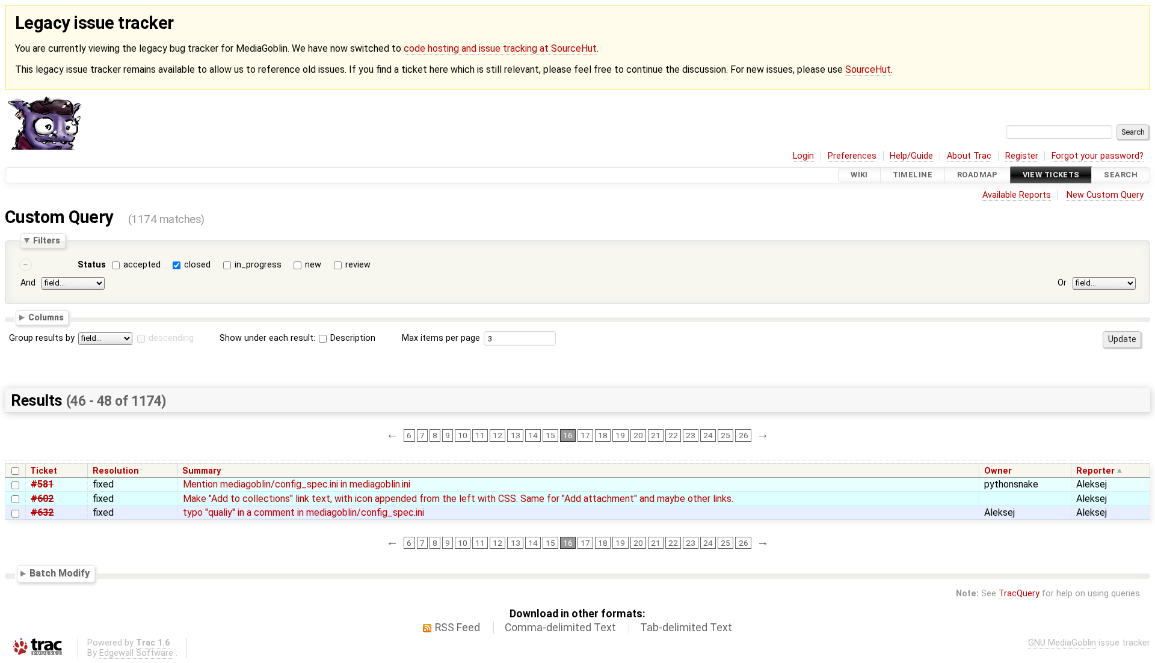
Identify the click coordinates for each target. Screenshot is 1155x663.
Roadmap (977, 175)
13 (515, 435)
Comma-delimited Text (560, 628)
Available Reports (1016, 195)
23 (690, 435)
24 (708, 435)
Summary (201, 471)
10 (462, 435)
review (358, 265)
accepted (142, 265)
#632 (42, 512)
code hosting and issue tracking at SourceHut (500, 48)
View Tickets (1051, 175)
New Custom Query (1105, 195)
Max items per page (441, 338)
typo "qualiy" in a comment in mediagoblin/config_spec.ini (303, 512)
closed (197, 265)
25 (725, 435)
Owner (998, 471)
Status (92, 265)
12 (497, 435)
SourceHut (868, 69)
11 (480, 435)
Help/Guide (911, 156)
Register (1021, 156)
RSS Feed (457, 628)
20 (638, 435)
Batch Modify (59, 573)
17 (585, 435)
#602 (42, 498)
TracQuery (1019, 593)
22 (673, 435)
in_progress (258, 265)
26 (743, 435)
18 (603, 435)
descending (171, 338)
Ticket (43, 471)
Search (1121, 175)
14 (533, 435)
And (27, 283)
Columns (46, 317)
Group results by (42, 338)
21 (656, 435)
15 (550, 435)
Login (803, 156)
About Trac (969, 156)
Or (1062, 283)
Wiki (859, 175)
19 (620, 435)
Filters (46, 240)
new (313, 265)
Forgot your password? (1098, 156)
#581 (42, 484)
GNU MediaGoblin (1062, 643)
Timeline (912, 175)
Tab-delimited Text (686, 628)
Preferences (852, 156)
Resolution (116, 471)
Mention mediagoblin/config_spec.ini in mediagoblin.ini (296, 484)
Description (351, 338)
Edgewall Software (136, 653)
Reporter (1095, 471)
